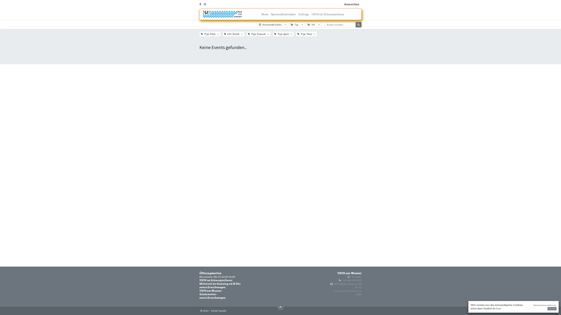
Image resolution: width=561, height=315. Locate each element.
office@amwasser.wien (348, 283)
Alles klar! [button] (552, 309)
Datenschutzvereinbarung (544, 305)
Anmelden (351, 4)
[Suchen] (359, 24)
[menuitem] (265, 14)
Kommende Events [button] (272, 24)
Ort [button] (313, 24)
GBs (359, 294)
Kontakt (357, 276)
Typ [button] (296, 24)
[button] (280, 306)
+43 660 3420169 (352, 280)
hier (498, 308)
